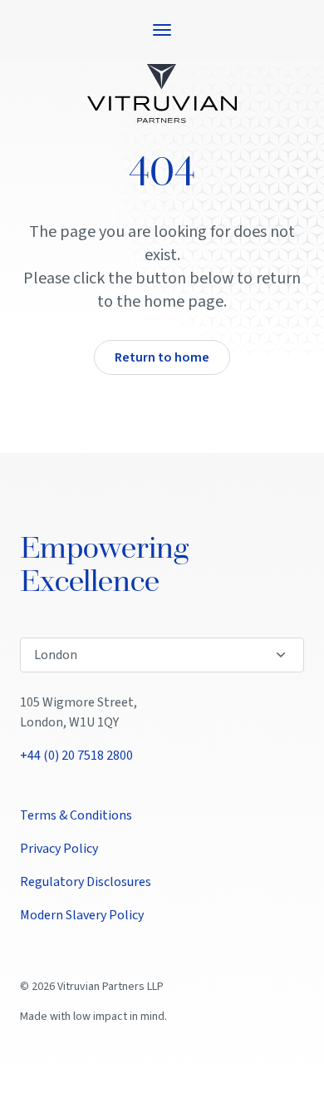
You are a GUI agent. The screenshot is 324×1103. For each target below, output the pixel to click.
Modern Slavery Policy (82, 915)
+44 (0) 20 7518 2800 (76, 755)
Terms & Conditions (76, 815)
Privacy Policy (59, 849)
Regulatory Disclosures (85, 882)
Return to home (162, 357)
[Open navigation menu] (162, 30)
